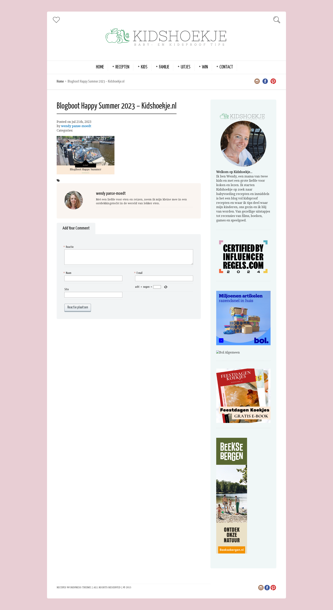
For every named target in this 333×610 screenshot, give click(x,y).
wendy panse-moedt (76, 126)
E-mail (138, 273)
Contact (226, 67)
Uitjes (185, 67)
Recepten (122, 67)
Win (205, 67)
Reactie (69, 247)
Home (100, 67)
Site (66, 289)
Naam (67, 273)
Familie (164, 67)
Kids (144, 67)
